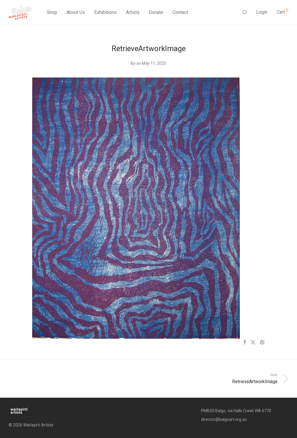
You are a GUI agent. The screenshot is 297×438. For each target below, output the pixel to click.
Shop (52, 12)
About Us (75, 12)
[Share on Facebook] (244, 342)
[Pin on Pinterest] (262, 342)
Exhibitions (105, 12)
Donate (156, 12)
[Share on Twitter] (253, 342)
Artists (133, 12)
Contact (180, 12)
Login (261, 12)
